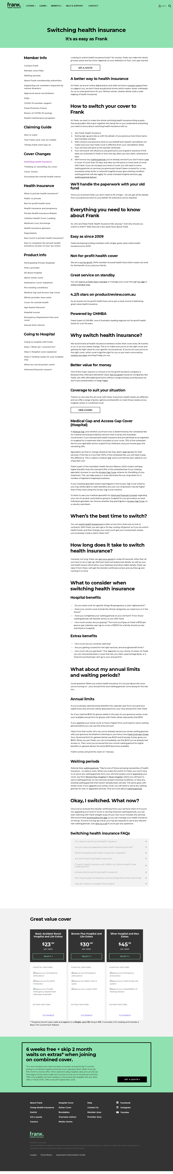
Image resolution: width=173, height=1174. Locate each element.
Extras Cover (65, 1107)
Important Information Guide (70, 1155)
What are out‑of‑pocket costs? (39, 365)
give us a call (101, 824)
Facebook (125, 1103)
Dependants (30, 233)
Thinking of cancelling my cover (40, 167)
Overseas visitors (67, 1117)
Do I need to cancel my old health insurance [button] (96, 841)
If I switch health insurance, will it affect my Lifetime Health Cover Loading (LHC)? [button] (106, 865)
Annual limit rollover (34, 325)
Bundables (64, 1112)
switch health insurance (90, 524)
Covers (30, 6)
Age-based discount (34, 307)
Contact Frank (31, 66)
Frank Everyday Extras (138, 734)
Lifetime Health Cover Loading (39, 218)
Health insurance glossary (37, 228)
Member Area (94, 1112)
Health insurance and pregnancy (40, 208)
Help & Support (74, 6)
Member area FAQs (34, 71)
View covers (85, 410)
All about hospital (33, 273)
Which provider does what (37, 297)
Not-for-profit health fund (37, 203)
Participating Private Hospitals (39, 263)
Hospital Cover (66, 1103)
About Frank (36, 1103)
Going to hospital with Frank (38, 342)
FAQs (26, 98)
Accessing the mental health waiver (42, 177)
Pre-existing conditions (36, 288)
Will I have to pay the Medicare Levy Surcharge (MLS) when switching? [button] (108, 878)
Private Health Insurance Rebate (40, 213)
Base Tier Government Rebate (44, 1025)
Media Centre (65, 1122)
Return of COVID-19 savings (38, 113)
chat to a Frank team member (93, 282)
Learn (42, 6)
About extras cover (33, 278)
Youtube (124, 1112)
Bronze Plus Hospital (96, 777)
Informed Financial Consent (124, 495)
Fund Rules (46, 1155)
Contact (93, 6)
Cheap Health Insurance (42, 1107)
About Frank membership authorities (43, 80)
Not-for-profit (116, 375)
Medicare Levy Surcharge (37, 223)
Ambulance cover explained (38, 283)
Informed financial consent (38, 369)
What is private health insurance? (41, 193)
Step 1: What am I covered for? (39, 347)
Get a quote (85, 68)
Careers (34, 1122)
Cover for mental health (36, 302)
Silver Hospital (116, 777)
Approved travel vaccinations (39, 93)
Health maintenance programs (39, 118)
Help (89, 1103)
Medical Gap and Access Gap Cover (42, 292)
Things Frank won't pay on (37, 145)
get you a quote (106, 559)
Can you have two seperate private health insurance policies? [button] (104, 847)
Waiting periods (32, 76)
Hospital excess (32, 312)
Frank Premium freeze (35, 108)
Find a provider (32, 268)
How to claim (30, 135)
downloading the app (97, 818)
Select (48, 956)
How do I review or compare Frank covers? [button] (95, 884)
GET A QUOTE (131, 1079)
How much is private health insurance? (44, 238)
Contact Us (93, 1107)
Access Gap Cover (107, 472)
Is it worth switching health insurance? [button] (93, 859)
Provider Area (94, 1117)
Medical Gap (78, 432)
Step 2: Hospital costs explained (40, 352)
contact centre (135, 85)
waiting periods (98, 159)
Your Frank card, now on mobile (40, 140)
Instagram (125, 1107)
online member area (80, 285)
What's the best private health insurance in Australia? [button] (100, 853)
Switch (33, 1112)
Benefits (56, 6)
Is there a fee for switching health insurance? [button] (96, 872)
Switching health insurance (38, 162)
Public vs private (32, 198)
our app (141, 282)
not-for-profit (86, 262)
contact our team (79, 355)
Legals (33, 1155)
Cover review (31, 172)
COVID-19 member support (37, 103)
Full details (47, 1015)
